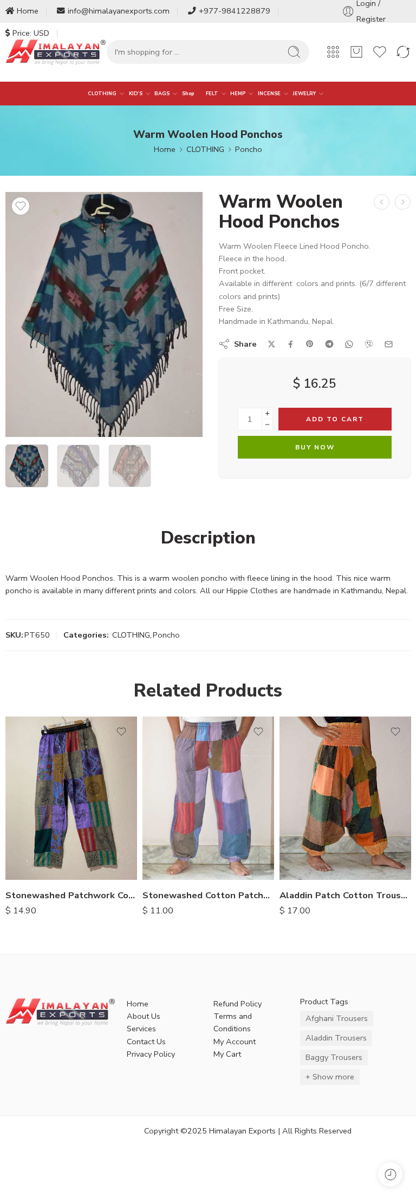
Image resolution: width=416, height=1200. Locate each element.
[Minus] (267, 424)
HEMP (237, 93)
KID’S (135, 93)
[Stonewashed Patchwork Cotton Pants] (71, 798)
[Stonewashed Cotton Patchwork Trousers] (208, 798)
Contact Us (146, 1041)
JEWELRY (304, 93)
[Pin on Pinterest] (310, 344)
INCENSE (269, 93)
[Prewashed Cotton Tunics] (403, 202)
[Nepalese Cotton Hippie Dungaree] (381, 202)
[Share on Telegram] (329, 344)
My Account (234, 1041)
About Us (143, 1016)
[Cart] (356, 51)
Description (208, 538)
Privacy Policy (151, 1054)
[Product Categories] (333, 51)
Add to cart (335, 419)
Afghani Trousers (337, 1018)
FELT (212, 93)
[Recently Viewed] (390, 1174)
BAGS (162, 93)
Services (141, 1028)
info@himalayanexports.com (119, 10)
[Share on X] (272, 344)
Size (13, 817)
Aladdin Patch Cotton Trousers (345, 895)
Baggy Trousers (334, 1057)
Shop (188, 93)
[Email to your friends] (388, 344)
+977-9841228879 (234, 10)
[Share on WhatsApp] (349, 344)
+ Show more (330, 1076)
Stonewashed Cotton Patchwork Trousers (208, 895)
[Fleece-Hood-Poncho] (104, 314)
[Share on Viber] (369, 344)
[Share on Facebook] (291, 344)
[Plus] (267, 413)
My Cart (227, 1054)
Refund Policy (237, 1003)
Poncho (248, 149)
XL (35, 864)
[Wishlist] (20, 206)
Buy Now (315, 447)
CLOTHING (102, 93)
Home (27, 10)
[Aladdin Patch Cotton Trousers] (345, 798)
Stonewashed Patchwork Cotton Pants (71, 895)
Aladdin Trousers (336, 1037)
